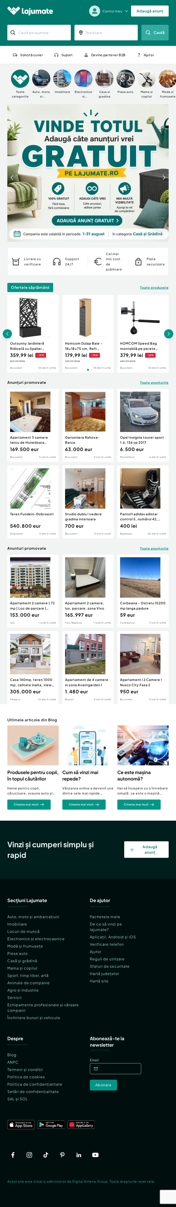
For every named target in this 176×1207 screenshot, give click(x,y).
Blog (11, 1054)
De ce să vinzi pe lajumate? (106, 927)
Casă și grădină (22, 960)
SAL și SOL (17, 1098)
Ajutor (95, 951)
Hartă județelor (104, 973)
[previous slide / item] (11, 173)
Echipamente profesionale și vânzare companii (43, 1007)
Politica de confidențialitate (34, 1084)
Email (94, 1060)
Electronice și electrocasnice (36, 938)
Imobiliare (17, 924)
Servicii (14, 997)
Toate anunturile (154, 382)
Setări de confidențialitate (33, 1091)
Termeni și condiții (25, 1069)
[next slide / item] (164, 173)
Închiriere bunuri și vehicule (33, 1017)
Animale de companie (28, 982)
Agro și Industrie (23, 990)
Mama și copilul (22, 968)
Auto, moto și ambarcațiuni (33, 916)
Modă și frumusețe (25, 946)
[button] (146, 237)
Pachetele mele (105, 916)
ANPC (13, 1062)
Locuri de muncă (23, 931)
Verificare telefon (107, 944)
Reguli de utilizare (107, 958)
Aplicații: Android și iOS (113, 936)
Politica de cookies (26, 1076)
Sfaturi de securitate (110, 966)
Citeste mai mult (26, 804)
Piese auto (17, 953)
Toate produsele (154, 287)
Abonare (103, 1084)
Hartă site (99, 980)
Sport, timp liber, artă (28, 975)
